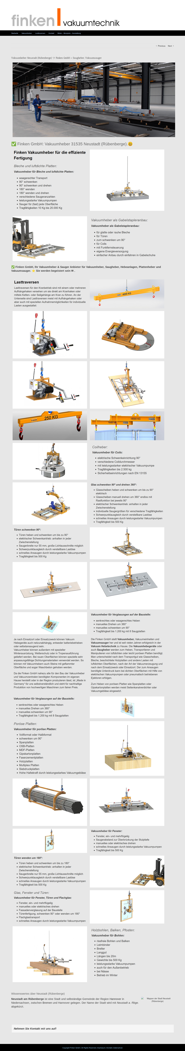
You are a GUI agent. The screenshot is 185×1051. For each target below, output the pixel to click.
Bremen (47, 1002)
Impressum (101, 1048)
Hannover (115, 998)
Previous (161, 45)
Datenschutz (118, 1048)
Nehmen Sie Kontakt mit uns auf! (35, 1028)
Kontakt (109, 1048)
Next (170, 45)
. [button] (74, 270)
